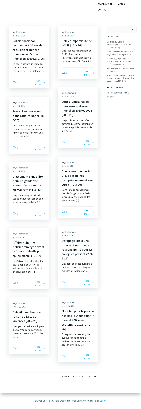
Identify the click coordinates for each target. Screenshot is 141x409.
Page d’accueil (105, 4)
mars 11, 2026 (19, 171)
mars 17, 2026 (19, 106)
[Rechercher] (133, 29)
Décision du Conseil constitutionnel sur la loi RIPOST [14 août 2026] (121, 44)
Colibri (103, 400)
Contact (102, 9)
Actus (121, 4)
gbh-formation (21, 32)
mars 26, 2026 (68, 35)
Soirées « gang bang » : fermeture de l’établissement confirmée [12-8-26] (119, 61)
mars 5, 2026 (18, 237)
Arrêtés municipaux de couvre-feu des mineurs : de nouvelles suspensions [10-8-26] (120, 78)
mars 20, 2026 (68, 96)
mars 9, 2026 (67, 235)
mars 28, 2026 (19, 35)
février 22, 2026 (20, 306)
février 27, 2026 (69, 306)
